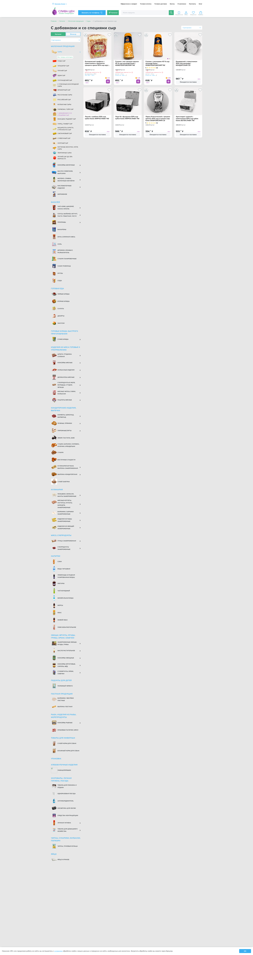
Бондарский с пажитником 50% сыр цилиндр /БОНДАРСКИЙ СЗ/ (186, 63)
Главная (54, 21)
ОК (245, 951)
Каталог (62, 21)
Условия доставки (160, 4)
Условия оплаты (145, 4)
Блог (200, 4)
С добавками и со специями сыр (105, 21)
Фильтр (73, 34)
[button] (100, 72)
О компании (182, 4)
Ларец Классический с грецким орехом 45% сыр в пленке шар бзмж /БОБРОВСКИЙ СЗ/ (157, 118)
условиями (58, 951)
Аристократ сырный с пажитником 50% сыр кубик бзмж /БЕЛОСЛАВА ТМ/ (187, 118)
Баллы (172, 4)
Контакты (192, 4)
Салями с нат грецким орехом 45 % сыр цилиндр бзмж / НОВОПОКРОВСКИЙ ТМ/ (127, 63)
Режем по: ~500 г (120, 75)
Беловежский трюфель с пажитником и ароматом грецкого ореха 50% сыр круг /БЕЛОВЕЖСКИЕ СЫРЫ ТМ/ (97, 63)
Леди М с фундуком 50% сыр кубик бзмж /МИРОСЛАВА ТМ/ (127, 117)
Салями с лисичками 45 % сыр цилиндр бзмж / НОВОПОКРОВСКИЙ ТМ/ (157, 63)
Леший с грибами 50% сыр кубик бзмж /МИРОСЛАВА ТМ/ (97, 117)
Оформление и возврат (129, 4)
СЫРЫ (88, 21)
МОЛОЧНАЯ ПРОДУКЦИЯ (76, 21)
